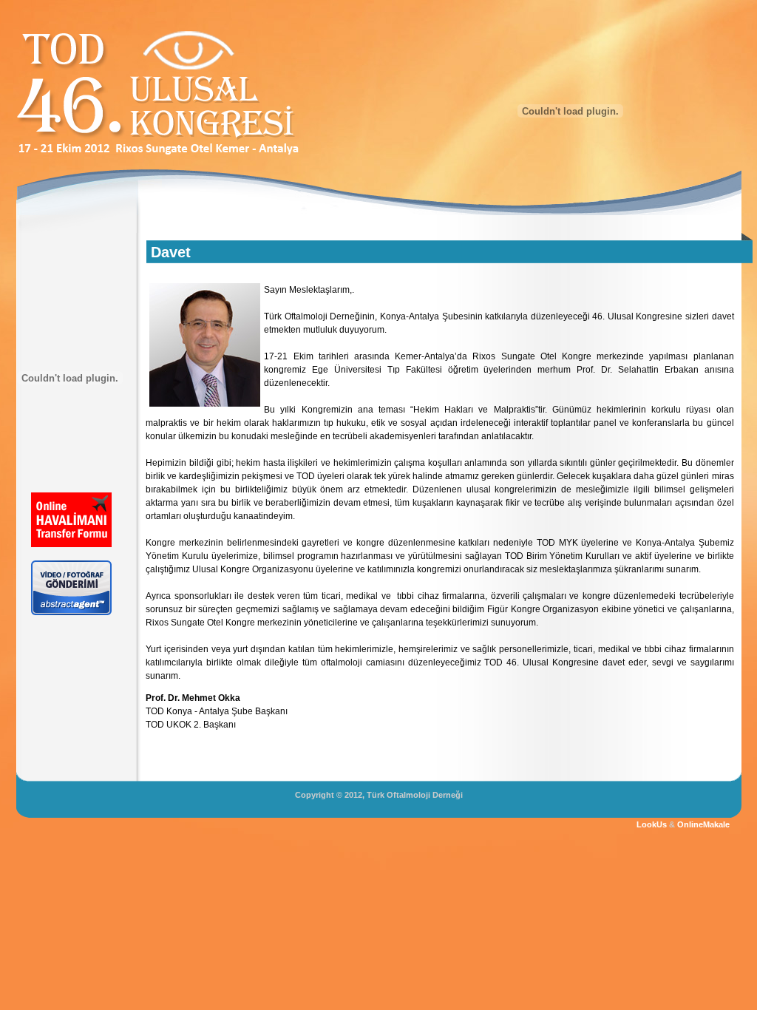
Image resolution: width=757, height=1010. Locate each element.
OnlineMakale (703, 824)
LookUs (652, 824)
